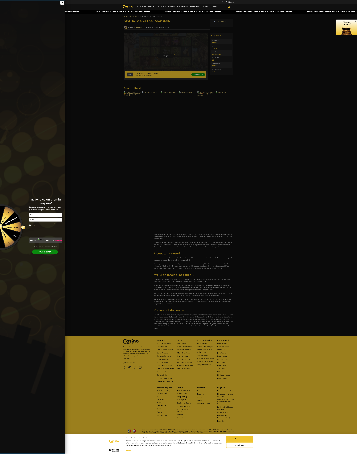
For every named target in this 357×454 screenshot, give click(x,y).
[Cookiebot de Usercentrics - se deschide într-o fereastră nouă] (114, 450)
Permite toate (239, 439)
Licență (221, 2)
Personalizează (238, 445)
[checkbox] (30, 225)
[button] (62, 3)
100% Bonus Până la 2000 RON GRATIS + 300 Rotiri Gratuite (99, 12)
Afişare (128, 450)
